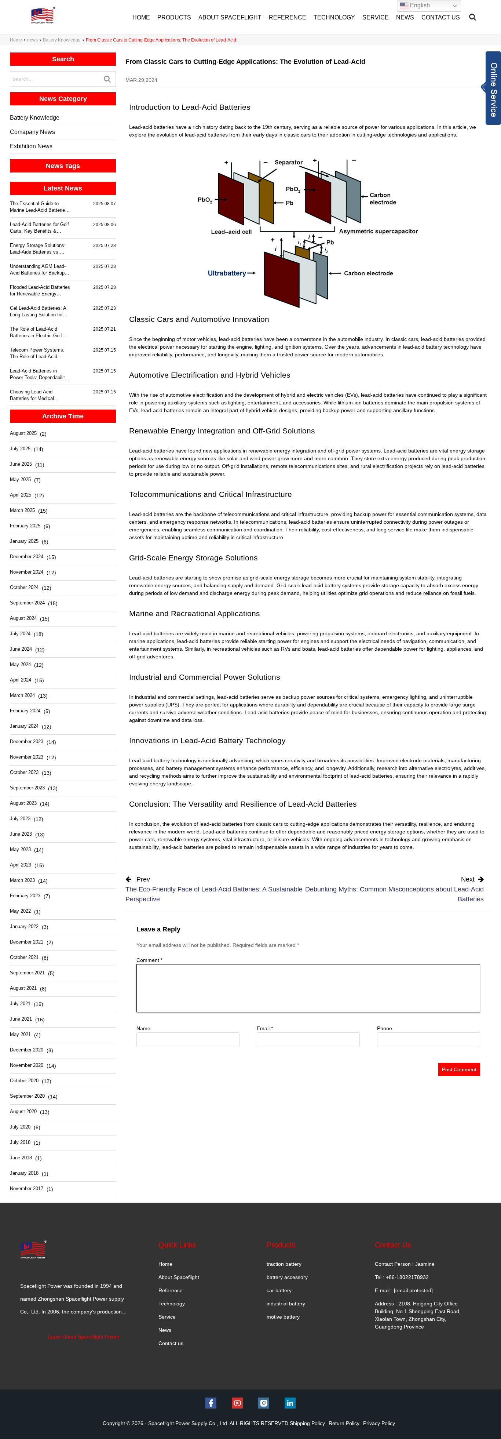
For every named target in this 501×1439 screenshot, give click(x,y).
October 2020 (24, 1080)
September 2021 (27, 972)
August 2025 (23, 433)
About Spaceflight (178, 1277)
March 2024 (22, 695)
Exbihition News (31, 146)
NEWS (405, 17)
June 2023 (21, 834)
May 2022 (20, 911)
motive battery (283, 1317)
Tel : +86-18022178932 (402, 1277)
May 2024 (20, 664)
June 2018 (21, 1157)
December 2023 (26, 741)
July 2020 (20, 1127)
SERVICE (375, 17)
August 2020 (23, 1111)
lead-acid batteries (221, 824)
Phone (384, 1028)
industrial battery (286, 1304)
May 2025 (20, 479)
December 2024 (26, 556)
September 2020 (27, 1096)
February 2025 (25, 525)
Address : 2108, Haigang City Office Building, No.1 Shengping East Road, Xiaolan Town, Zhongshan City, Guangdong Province (418, 1315)
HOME (141, 17)
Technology (171, 1304)
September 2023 (27, 788)
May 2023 (20, 849)
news (32, 40)
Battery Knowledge (62, 40)
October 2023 (24, 772)
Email (265, 1028)
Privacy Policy (379, 1423)
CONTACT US (440, 17)
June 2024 (21, 649)
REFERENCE (287, 17)
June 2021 (21, 1019)
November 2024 (26, 572)
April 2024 (20, 680)
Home (16, 40)
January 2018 (24, 1173)
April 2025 (20, 495)
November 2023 (26, 757)
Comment (149, 960)
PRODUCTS (174, 17)
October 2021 (24, 957)
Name (143, 1028)
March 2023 (22, 880)
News (164, 1330)
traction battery (284, 1264)
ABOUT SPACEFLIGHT (230, 17)
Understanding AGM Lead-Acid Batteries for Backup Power (38, 270)
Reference (170, 1290)
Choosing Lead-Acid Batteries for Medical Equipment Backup (32, 395)
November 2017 (26, 1188)
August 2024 (23, 618)
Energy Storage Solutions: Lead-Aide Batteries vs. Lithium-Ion (38, 249)
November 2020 (26, 1065)
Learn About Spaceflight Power (84, 1337)
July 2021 (20, 1003)
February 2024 (25, 710)
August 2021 (23, 988)
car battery (279, 1290)
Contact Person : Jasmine (405, 1264)
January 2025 (24, 541)
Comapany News (32, 132)
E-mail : (404, 1290)
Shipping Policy (307, 1423)
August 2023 (23, 803)
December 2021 (26, 942)
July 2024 (20, 633)
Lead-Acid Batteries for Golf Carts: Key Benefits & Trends (39, 228)
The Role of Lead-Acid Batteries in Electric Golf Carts (36, 332)
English (419, 5)
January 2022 (24, 926)
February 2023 (25, 895)
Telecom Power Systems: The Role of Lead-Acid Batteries (37, 353)
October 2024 (24, 587)
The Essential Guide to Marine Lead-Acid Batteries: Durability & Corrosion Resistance (39, 207)
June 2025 (21, 464)
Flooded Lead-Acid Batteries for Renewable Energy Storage (40, 290)
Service (167, 1317)
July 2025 (20, 448)
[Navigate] (472, 17)
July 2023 (20, 818)
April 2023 (20, 865)
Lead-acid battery (149, 760)
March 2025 (22, 510)
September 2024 (27, 603)
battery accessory (287, 1277)
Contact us (170, 1343)
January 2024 (24, 726)
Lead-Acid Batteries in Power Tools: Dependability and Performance (38, 374)
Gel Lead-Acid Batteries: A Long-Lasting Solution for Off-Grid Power (38, 311)
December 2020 (26, 1050)
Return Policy (344, 1423)
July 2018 (20, 1142)
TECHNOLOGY (334, 17)
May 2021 (20, 1034)
